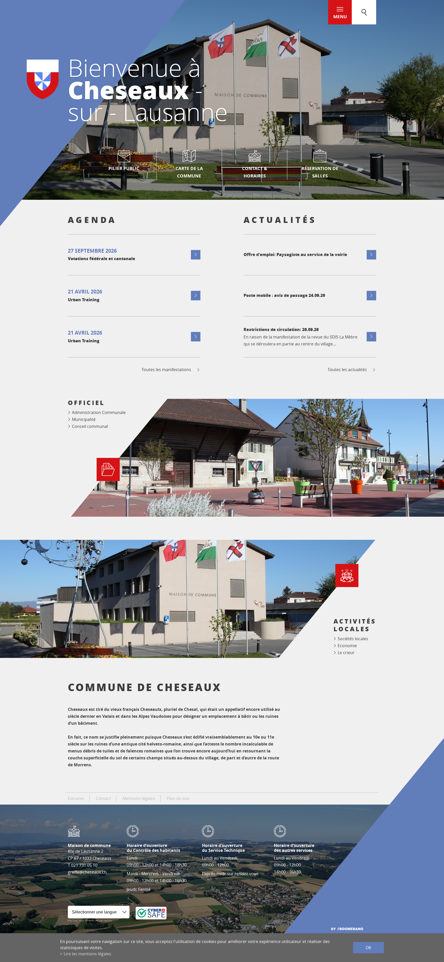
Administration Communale (99, 412)
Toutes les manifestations (166, 369)
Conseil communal (90, 426)
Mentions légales (139, 798)
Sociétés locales (353, 639)
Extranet (76, 798)
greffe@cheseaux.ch (87, 872)
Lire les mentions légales (87, 954)
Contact (103, 798)
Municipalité (84, 419)
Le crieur (346, 652)
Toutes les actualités (347, 369)
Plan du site (178, 798)
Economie (347, 645)
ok (368, 947)
